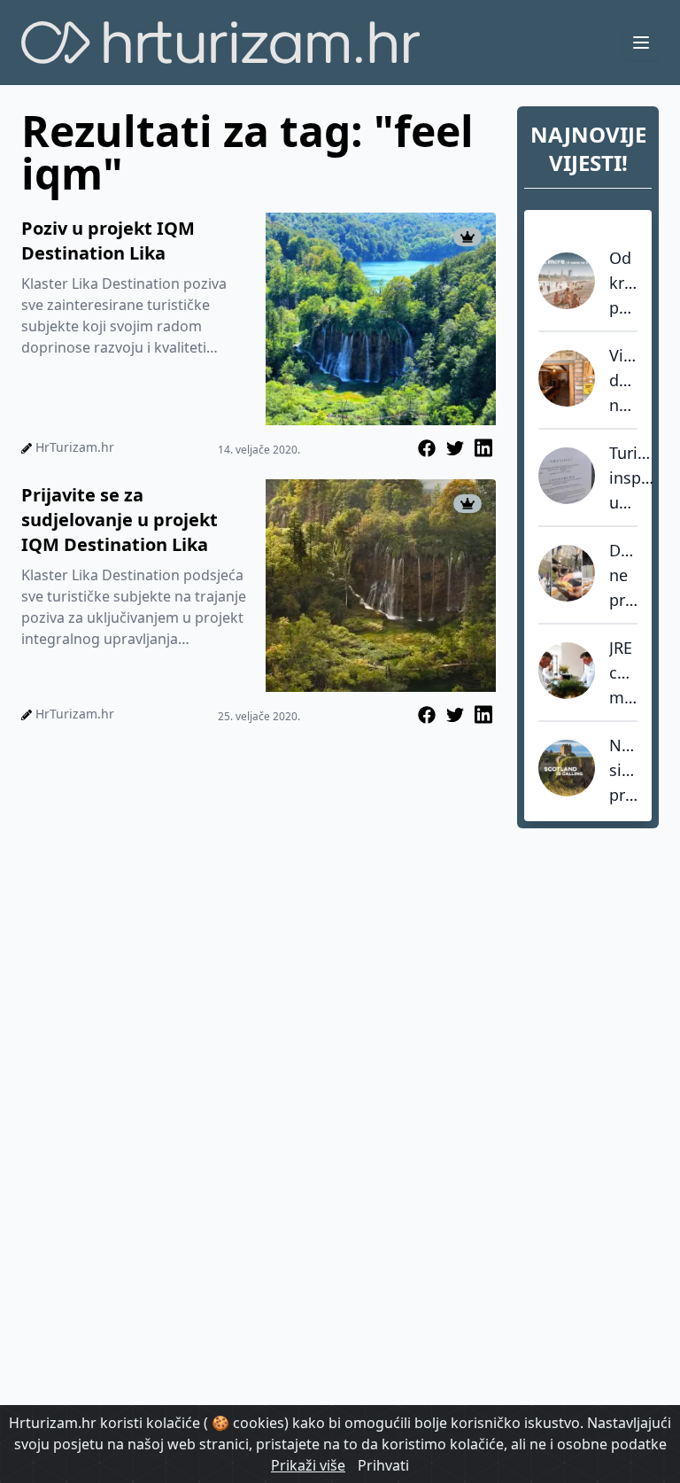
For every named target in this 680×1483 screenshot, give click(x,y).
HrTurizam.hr (74, 447)
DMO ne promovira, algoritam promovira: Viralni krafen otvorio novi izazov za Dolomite (623, 576)
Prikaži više (308, 1465)
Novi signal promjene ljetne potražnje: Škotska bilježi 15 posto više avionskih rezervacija (623, 770)
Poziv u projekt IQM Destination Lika (108, 240)
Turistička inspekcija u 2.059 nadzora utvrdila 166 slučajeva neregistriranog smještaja (632, 478)
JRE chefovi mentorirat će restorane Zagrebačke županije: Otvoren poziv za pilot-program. (623, 673)
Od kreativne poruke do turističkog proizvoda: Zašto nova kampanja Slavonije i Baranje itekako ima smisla (623, 283)
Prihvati (383, 1465)
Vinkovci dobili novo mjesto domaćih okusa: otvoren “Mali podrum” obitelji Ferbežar (623, 381)
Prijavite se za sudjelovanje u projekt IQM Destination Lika (119, 519)
